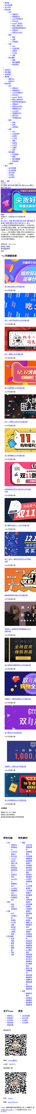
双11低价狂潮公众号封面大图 (15, 286)
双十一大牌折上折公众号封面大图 (16, 422)
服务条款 (10, 1022)
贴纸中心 (11, 81)
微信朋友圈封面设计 (19, 28)
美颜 (13, 60)
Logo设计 (15, 111)
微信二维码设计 (17, 25)
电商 (31, 221)
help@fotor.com (13, 1102)
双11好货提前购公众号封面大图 (15, 800)
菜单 (13, 150)
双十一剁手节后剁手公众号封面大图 (17, 320)
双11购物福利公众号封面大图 (15, 455)
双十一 (6, 221)
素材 (10, 35)
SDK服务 (11, 177)
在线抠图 (15, 154)
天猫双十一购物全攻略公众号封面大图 (18, 699)
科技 (12, 185)
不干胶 (14, 53)
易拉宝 (14, 143)
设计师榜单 (12, 170)
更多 (6, 166)
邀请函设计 (16, 16)
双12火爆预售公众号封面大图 (15, 388)
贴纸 (13, 37)
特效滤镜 (15, 64)
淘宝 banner (25, 185)
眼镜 (11, 223)
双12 (28, 223)
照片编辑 (11, 57)
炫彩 (20, 223)
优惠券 (14, 51)
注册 (8, 181)
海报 (13, 55)
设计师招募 (8, 5)
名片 (13, 46)
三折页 (14, 145)
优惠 (28, 221)
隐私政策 (10, 1025)
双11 (2, 221)
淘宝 (14, 221)
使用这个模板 (5, 246)
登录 (2, 181)
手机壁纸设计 (17, 118)
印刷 (10, 44)
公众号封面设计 (17, 19)
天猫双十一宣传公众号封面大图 (15, 766)
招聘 (16, 185)
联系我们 (10, 1018)
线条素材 (29, 998)
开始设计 (8, 70)
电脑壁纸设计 (17, 113)
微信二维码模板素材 (29, 970)
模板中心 (11, 79)
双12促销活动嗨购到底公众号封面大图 (18, 665)
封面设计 (15, 30)
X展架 (14, 147)
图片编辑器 (16, 62)
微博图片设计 (17, 108)
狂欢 (24, 221)
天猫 (10, 221)
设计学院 (8, 7)
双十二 (24, 223)
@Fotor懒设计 (12, 1060)
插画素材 (29, 1000)
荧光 (16, 223)
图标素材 (29, 1002)
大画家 (10, 163)
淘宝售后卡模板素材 (29, 936)
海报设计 (15, 14)
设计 (10, 12)
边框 (13, 39)
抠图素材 (29, 1005)
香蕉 (7, 223)
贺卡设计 (15, 21)
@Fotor (10, 1098)
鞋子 (4, 223)
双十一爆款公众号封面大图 (14, 354)
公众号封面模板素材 (29, 847)
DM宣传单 (15, 48)
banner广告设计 (17, 23)
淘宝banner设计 (17, 32)
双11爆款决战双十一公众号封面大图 (17, 525)
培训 (9, 185)
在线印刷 (8, 74)
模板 (23, 842)
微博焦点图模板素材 (29, 982)
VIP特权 (11, 175)
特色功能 (8, 9)
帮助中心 (10, 1016)
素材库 (7, 3)
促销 (17, 221)
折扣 (21, 221)
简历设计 (15, 115)
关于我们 (10, 1020)
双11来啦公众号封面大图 (13, 733)
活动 (19, 185)
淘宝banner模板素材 (29, 929)
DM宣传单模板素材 (29, 881)
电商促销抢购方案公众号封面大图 (16, 595)
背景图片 (15, 41)
